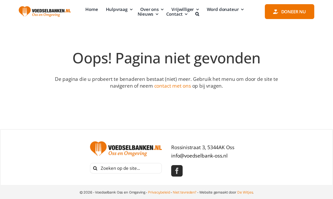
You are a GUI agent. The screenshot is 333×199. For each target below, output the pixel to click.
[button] (197, 14)
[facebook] (177, 171)
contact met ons (172, 85)
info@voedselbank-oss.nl (199, 155)
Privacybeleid (159, 192)
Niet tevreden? (184, 192)
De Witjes (245, 192)
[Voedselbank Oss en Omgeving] (45, 8)
